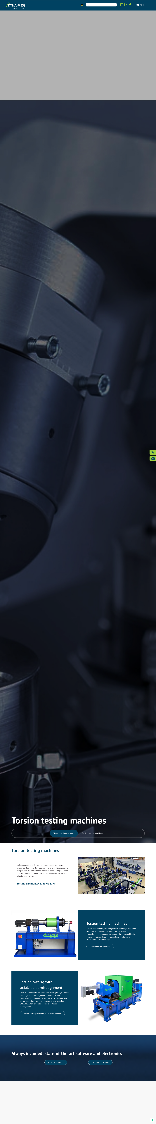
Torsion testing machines (63, 833)
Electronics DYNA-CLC (100, 1062)
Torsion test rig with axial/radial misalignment (42, 1013)
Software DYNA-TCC (56, 1062)
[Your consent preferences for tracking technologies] (152, 1120)
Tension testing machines (92, 833)
